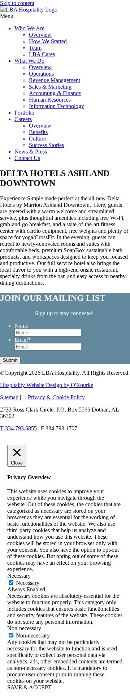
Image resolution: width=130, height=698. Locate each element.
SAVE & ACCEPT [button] (29, 687)
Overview (40, 35)
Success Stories (46, 145)
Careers (23, 119)
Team (35, 48)
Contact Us (27, 158)
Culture (37, 138)
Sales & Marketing (50, 87)
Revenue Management (54, 80)
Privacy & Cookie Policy (56, 397)
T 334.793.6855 (18, 428)
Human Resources (50, 100)
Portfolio (24, 113)
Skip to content (17, 3)
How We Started (48, 41)
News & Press (30, 151)
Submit (10, 360)
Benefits (38, 132)
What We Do (29, 61)
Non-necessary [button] (24, 628)
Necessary (27, 583)
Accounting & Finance (55, 93)
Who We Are (29, 28)
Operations (41, 74)
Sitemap (9, 397)
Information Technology (56, 106)
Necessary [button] (19, 576)
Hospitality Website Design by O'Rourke (46, 385)
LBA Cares (42, 54)
